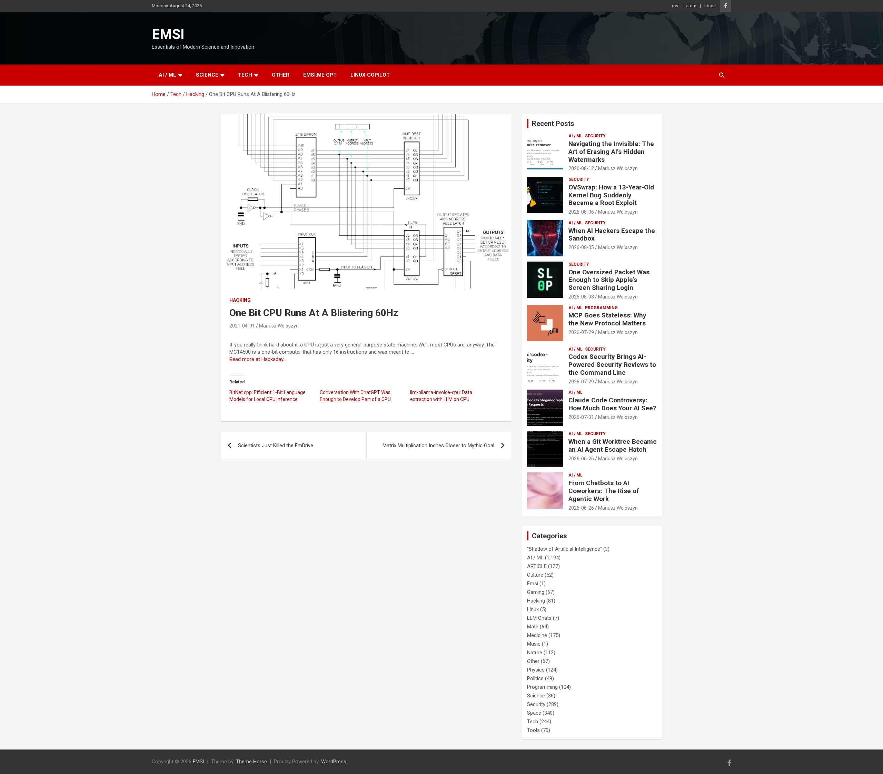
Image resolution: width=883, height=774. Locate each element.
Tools (533, 730)
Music (533, 644)
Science (207, 75)
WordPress (333, 761)
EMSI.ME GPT (320, 75)
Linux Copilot (370, 75)
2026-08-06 (581, 212)
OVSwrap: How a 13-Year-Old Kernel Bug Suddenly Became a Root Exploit (611, 195)
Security (595, 136)
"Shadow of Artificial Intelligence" (564, 549)
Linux (533, 609)
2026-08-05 (581, 247)
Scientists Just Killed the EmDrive (275, 445)
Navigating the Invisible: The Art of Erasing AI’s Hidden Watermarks (611, 152)
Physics (536, 670)
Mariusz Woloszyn (279, 326)
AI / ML (167, 75)
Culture (535, 575)
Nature (534, 652)
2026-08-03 (581, 297)
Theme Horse (251, 761)
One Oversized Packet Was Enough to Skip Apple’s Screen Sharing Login (608, 280)
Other (280, 75)
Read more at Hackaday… (257, 359)
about (710, 5)
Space (534, 713)
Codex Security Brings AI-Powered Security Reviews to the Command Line (612, 364)
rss (675, 5)
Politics (535, 678)
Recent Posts (553, 123)
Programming (601, 307)
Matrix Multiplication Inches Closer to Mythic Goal (438, 445)
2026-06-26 (581, 458)
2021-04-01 (242, 326)
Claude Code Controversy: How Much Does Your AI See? (612, 404)
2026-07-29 (581, 332)
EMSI (168, 34)
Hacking (240, 300)
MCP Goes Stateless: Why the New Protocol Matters (607, 319)
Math (532, 627)
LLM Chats (539, 618)
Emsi (532, 583)
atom (691, 5)
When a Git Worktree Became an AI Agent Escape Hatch (612, 445)
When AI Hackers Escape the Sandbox (611, 235)
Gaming (535, 592)
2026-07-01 (581, 417)
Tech (245, 75)
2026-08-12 (581, 168)
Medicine (537, 635)
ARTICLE (537, 566)
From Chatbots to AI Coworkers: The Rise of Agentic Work (603, 491)
